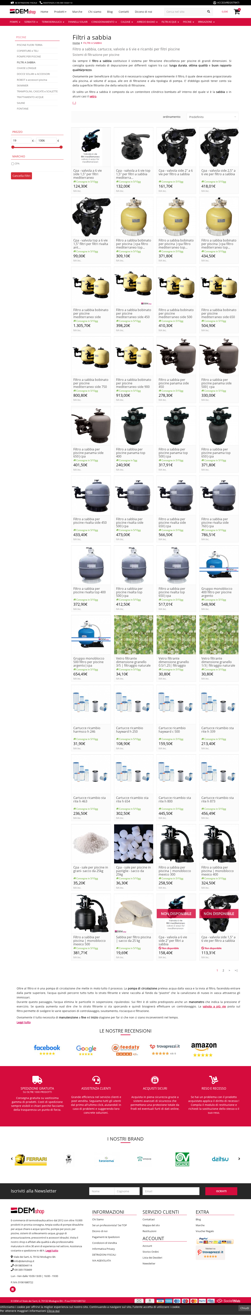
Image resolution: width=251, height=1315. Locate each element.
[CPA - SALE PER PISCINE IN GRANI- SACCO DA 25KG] (91, 843)
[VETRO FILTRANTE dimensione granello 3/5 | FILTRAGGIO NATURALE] (133, 634)
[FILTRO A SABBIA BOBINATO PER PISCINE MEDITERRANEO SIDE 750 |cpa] (91, 356)
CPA (17, 163)
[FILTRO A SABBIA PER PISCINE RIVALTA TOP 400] (91, 565)
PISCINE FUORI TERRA (29, 45)
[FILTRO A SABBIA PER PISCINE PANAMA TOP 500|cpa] (176, 425)
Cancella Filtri (21, 176)
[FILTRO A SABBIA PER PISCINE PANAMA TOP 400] (133, 425)
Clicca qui (53, 1311)
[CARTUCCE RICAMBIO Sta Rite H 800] (176, 774)
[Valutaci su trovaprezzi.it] (210, 1252)
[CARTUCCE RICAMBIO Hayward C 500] (176, 704)
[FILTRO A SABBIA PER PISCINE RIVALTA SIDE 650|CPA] (176, 495)
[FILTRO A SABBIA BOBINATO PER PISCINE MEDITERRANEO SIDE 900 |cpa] (133, 356)
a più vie (219, 1006)
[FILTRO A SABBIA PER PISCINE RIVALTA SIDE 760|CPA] (219, 495)
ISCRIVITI (221, 1191)
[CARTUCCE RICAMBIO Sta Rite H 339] (219, 704)
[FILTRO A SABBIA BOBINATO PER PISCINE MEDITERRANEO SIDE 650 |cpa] (219, 286)
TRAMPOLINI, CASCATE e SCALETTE (37, 91)
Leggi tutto (24, 1022)
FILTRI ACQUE (169, 22)
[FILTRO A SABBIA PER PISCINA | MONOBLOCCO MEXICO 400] (219, 843)
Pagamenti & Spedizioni (106, 1237)
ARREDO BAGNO (146, 22)
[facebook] (13, 1289)
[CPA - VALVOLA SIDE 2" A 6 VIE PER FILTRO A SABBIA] (176, 147)
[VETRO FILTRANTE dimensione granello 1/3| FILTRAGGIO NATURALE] (219, 634)
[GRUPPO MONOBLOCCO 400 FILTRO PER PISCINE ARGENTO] (219, 565)
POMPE (14, 22)
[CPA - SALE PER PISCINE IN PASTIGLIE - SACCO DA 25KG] (133, 843)
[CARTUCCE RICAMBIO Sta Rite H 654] (133, 774)
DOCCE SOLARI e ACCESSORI (33, 74)
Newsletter (149, 1263)
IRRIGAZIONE (205, 22)
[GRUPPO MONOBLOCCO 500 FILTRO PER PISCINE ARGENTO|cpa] (91, 634)
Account (147, 1246)
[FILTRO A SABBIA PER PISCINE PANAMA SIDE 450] (176, 356)
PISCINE (187, 22)
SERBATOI (30, 22)
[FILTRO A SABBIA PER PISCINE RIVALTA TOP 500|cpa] (133, 565)
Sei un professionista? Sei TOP (109, 1225)
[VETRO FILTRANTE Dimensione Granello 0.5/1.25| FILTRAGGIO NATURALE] (176, 634)
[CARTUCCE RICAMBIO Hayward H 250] (133, 704)
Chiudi (244, 1308)
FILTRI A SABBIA (92, 43)
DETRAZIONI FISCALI (104, 1254)
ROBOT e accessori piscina (32, 80)
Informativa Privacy (103, 1249)
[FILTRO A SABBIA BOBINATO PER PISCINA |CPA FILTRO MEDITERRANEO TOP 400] (133, 216)
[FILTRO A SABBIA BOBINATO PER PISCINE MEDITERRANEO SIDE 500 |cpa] (176, 286)
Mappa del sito (151, 1225)
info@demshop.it (24, 1261)
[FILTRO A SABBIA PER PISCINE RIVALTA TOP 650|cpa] (176, 565)
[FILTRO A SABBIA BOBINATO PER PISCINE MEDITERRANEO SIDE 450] (133, 286)
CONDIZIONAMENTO (103, 22)
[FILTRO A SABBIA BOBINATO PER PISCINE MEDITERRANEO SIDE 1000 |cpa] (91, 286)
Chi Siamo (98, 1219)
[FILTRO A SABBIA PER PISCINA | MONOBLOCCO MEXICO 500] (91, 913)
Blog (198, 1219)
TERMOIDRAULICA (52, 22)
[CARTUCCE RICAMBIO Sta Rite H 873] (219, 774)
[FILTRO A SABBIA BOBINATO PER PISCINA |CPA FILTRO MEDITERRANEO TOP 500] (176, 216)
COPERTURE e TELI (27, 51)
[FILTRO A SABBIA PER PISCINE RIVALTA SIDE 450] (91, 495)
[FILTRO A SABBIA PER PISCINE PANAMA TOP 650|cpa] (219, 425)
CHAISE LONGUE (26, 68)
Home (76, 43)
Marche (200, 1225)
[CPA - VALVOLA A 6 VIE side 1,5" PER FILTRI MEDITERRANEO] (91, 147)
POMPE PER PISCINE (29, 56)
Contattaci (149, 1219)
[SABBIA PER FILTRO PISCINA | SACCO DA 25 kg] (133, 913)
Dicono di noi (99, 1231)
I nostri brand (125, 1138)
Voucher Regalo (205, 1231)
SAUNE (21, 103)
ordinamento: (172, 117)
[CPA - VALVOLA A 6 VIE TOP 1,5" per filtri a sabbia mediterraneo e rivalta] (133, 147)
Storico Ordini (151, 1251)
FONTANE (22, 108)
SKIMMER (22, 85)
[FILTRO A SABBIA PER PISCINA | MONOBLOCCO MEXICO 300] (176, 843)
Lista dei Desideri (152, 1257)
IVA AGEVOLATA (101, 1260)
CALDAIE (126, 22)
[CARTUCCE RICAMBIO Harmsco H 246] (91, 704)
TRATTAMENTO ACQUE (30, 97)
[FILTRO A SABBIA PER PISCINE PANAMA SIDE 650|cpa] (91, 425)
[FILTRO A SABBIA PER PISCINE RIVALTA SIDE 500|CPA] (133, 495)
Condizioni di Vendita (104, 1243)
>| (236, 970)
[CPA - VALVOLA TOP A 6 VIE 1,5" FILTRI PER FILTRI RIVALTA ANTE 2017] (91, 216)
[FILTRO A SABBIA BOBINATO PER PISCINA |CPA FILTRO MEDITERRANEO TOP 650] (219, 216)
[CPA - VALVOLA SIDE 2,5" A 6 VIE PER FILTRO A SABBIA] (219, 147)
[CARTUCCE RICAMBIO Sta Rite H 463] (91, 774)
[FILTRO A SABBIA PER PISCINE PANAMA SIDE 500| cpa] (219, 356)
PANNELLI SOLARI (77, 22)
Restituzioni (149, 1231)
